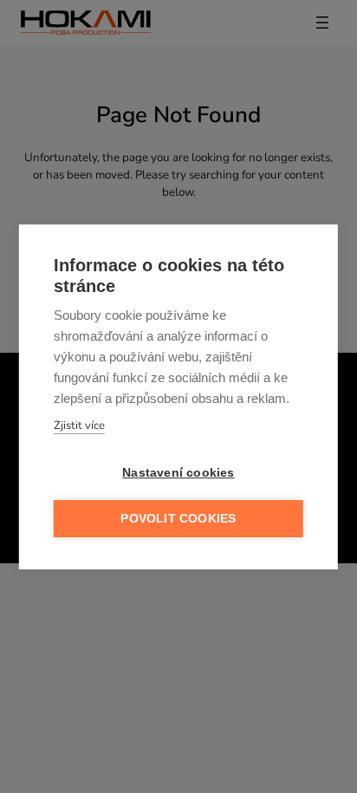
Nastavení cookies (178, 472)
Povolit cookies (178, 518)
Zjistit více (79, 425)
